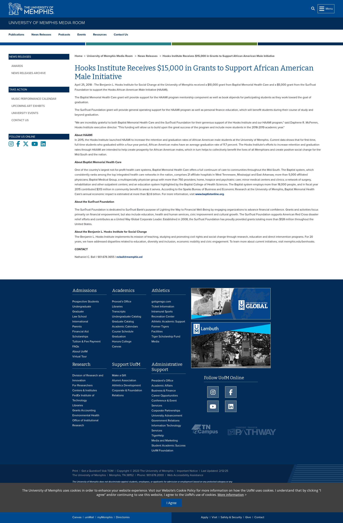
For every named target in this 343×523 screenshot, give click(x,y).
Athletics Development (126, 385)
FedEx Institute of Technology (83, 398)
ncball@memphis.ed (129, 257)
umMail (89, 517)
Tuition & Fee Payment (86, 341)
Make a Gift (119, 375)
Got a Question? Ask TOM (97, 471)
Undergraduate (81, 306)
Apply (204, 517)
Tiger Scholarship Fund (165, 336)
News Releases (41, 34)
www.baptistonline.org (209, 194)
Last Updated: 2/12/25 (214, 471)
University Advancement (166, 415)
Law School (79, 316)
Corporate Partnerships (165, 410)
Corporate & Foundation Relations (127, 393)
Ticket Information (162, 306)
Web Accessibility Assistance (185, 475)
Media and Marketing (164, 440)
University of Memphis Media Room (47, 22)
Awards (17, 66)
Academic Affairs (162, 385)
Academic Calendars (125, 326)
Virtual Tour (79, 356)
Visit (214, 517)
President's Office (162, 380)
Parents (77, 326)
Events (81, 34)
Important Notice (187, 471)
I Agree (171, 503)
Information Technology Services (166, 428)
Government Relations (165, 420)
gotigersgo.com (161, 301)
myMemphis (105, 517)
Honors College (121, 341)
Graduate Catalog (123, 321)
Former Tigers (160, 326)
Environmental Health (85, 415)
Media (155, 341)
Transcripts (118, 311)
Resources (100, 34)
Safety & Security (231, 517)
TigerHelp (157, 435)
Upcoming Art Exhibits (28, 106)
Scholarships (80, 336)
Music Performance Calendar (33, 99)
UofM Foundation (162, 450)
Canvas (76, 517)
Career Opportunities (164, 395)
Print (75, 471)
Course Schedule (122, 331)
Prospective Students (85, 301)
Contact (259, 517)
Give (248, 517)
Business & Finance (163, 390)
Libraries (117, 306)
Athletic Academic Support (168, 321)
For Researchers (82, 385)
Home (79, 56)
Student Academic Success (168, 445)
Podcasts (64, 34)
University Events (24, 113)
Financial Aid (80, 331)
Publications (16, 34)
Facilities (157, 331)
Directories (123, 517)
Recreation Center (162, 316)
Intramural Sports (162, 311)
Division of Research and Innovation (87, 378)
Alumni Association (124, 380)
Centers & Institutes (84, 390)
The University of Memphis (89, 475)
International (80, 321)
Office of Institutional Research (85, 423)
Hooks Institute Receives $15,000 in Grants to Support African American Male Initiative (219, 56)
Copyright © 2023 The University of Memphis (145, 471)
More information (231, 494)
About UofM (80, 351)
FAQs (75, 346)
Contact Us (121, 34)
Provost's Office (121, 301)
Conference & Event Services (164, 403)
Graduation (119, 336)
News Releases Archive (28, 73)
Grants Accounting (84, 410)
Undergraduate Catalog (126, 316)
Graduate (78, 311)
